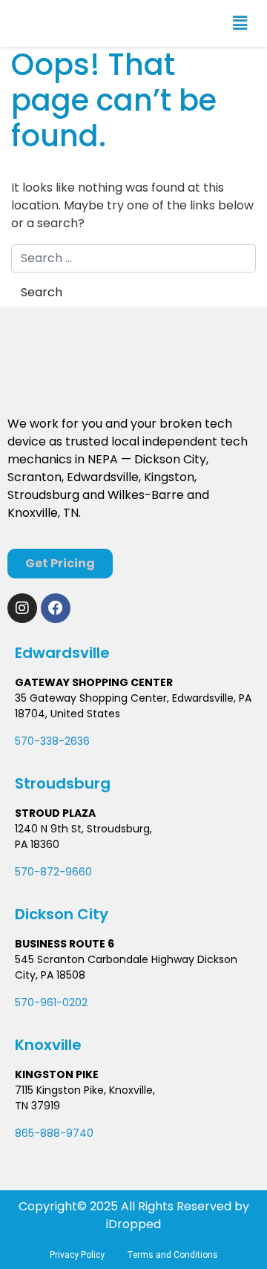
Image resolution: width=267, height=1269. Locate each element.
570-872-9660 (53, 871)
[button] (240, 23)
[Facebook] (55, 608)
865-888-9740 (54, 1133)
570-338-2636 (52, 741)
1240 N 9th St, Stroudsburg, (83, 828)
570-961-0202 (51, 1002)
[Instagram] (22, 608)
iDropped (133, 1224)
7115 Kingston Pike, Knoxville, (85, 1090)
